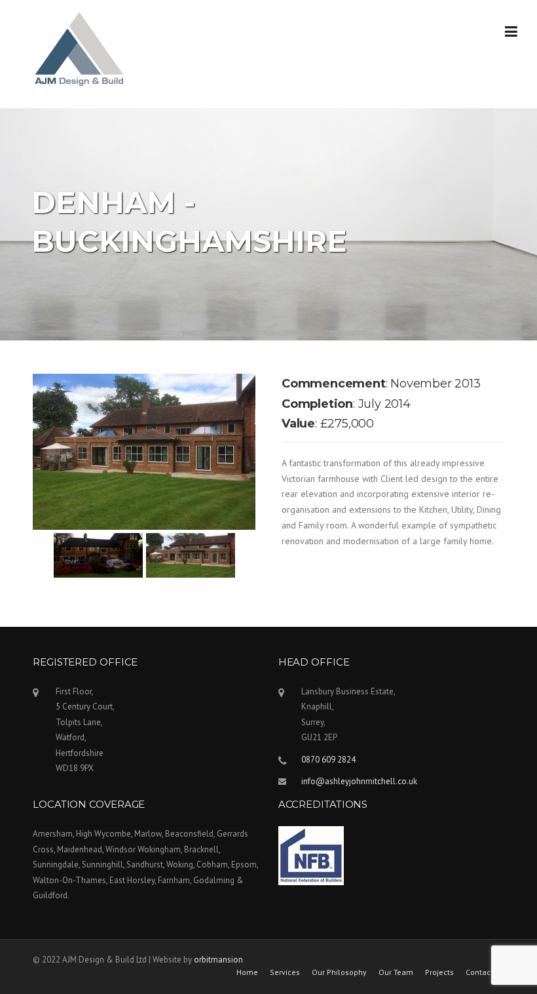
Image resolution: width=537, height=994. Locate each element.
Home (247, 972)
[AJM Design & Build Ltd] (79, 48)
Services (285, 972)
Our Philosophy (339, 972)
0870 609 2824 (328, 759)
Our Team (396, 972)
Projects (439, 972)
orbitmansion (218, 959)
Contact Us (485, 972)
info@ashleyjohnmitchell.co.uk (359, 781)
